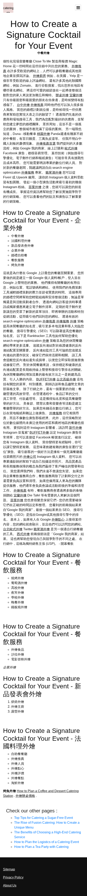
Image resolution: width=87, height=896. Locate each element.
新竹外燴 (75, 427)
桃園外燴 (43, 134)
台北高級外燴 (66, 379)
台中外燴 (23, 105)
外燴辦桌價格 (25, 796)
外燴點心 (58, 519)
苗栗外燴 (35, 187)
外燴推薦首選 (46, 143)
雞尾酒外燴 (54, 172)
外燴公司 (29, 456)
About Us (9, 885)
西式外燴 (23, 534)
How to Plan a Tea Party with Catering (41, 846)
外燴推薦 (37, 105)
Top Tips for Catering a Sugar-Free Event (43, 817)
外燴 (73, 321)
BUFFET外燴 (46, 379)
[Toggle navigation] (78, 8)
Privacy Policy (13, 877)
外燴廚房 (39, 76)
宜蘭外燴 (75, 95)
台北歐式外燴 (12, 529)
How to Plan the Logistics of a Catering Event (46, 842)
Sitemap (9, 869)
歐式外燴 (71, 148)
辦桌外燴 (62, 95)
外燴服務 (27, 172)
